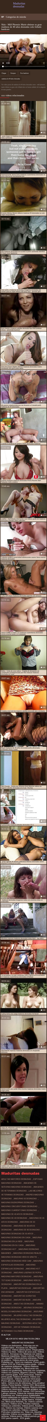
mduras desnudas (33, 1308)
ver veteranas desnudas (27, 1327)
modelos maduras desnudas (16, 1311)
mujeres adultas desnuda (28, 1315)
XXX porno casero (10, 1418)
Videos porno (28, 1406)
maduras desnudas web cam (16, 1261)
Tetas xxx (29, 1412)
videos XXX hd (8, 1364)
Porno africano (8, 1381)
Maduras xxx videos (33, 1354)
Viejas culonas (27, 1356)
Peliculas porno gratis (26, 1364)
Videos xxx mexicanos (12, 1389)
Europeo (13, 73)
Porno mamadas (37, 1397)
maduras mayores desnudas (16, 1276)
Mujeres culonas (28, 1373)
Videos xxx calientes (10, 1410)
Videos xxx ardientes (11, 1406)
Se (26, 1402)
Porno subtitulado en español (14, 1397)
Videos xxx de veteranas (19, 1383)
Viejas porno (38, 1350)
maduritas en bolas (20, 1288)
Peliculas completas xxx (12, 1412)
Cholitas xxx (18, 1368)
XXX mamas (23, 1391)
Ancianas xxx (22, 1348)
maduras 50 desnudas (25, 1199)
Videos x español (29, 1410)
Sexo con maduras (23, 1362)
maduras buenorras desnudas (17, 1202)
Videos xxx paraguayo (21, 1414)
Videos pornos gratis (32, 1416)
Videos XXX (28, 1385)
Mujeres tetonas (37, 1387)
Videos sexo (16, 1404)
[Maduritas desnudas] (43, 1418)
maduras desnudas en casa (15, 1238)
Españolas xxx (8, 1395)
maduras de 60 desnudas (27, 1230)
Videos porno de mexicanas (25, 1360)
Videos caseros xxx (33, 1408)
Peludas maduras (31, 1404)
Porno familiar (14, 1385)
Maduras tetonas (9, 1391)
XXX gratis (25, 1418)
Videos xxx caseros (10, 1373)
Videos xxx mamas (14, 1408)
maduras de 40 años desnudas (11, 79)
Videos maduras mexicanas (28, 1379)
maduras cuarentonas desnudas (19, 1210)
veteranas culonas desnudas (17, 1331)
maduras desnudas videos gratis (19, 1257)
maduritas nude (22, 1300)
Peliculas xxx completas (34, 1370)
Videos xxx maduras (19, 1387)
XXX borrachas (37, 1391)
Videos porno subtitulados (28, 1395)
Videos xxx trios (8, 1352)
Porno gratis (39, 1362)
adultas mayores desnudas (16, 1179)
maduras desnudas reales (27, 1253)
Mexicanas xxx (32, 1368)
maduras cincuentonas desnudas (19, 1206)
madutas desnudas (24, 1304)
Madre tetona (28, 1400)
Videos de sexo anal (26, 1352)
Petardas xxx (7, 1362)
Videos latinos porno (21, 1350)
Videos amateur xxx (33, 1389)
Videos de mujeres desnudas (30, 1393)
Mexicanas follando (14, 1402)
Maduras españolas (10, 1356)
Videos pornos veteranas (25, 1358)
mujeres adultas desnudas (16, 1319)
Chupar (4, 73)
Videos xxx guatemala (11, 1370)
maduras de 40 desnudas (14, 1218)
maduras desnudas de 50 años (17, 1234)
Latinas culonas (8, 1393)
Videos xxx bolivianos (11, 1346)
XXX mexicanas (26, 1375)
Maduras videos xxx (11, 1400)
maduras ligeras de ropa (27, 1273)
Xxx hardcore (24, 73)
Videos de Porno (21, 1377)
